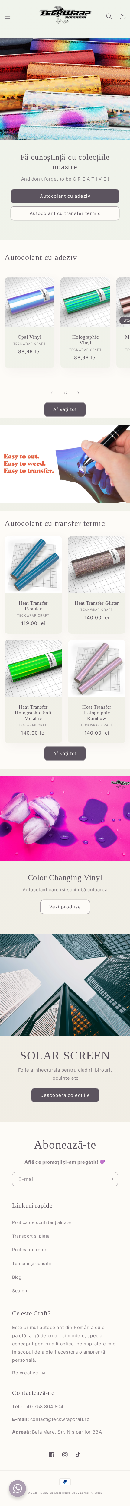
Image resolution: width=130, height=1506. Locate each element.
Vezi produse (65, 907)
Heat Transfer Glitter (97, 603)
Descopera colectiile (65, 1095)
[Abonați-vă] (111, 1179)
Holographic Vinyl (85, 340)
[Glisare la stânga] (51, 392)
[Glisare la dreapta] (78, 392)
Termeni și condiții (31, 1263)
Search (19, 1290)
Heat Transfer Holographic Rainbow (96, 712)
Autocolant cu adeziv (65, 196)
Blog (16, 1277)
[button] (7, 16)
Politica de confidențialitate (41, 1222)
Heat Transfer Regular (33, 606)
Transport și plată (31, 1235)
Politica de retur (29, 1249)
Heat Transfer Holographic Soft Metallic (33, 712)
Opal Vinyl (29, 337)
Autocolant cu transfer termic (65, 213)
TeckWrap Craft (50, 1492)
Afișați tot (65, 409)
